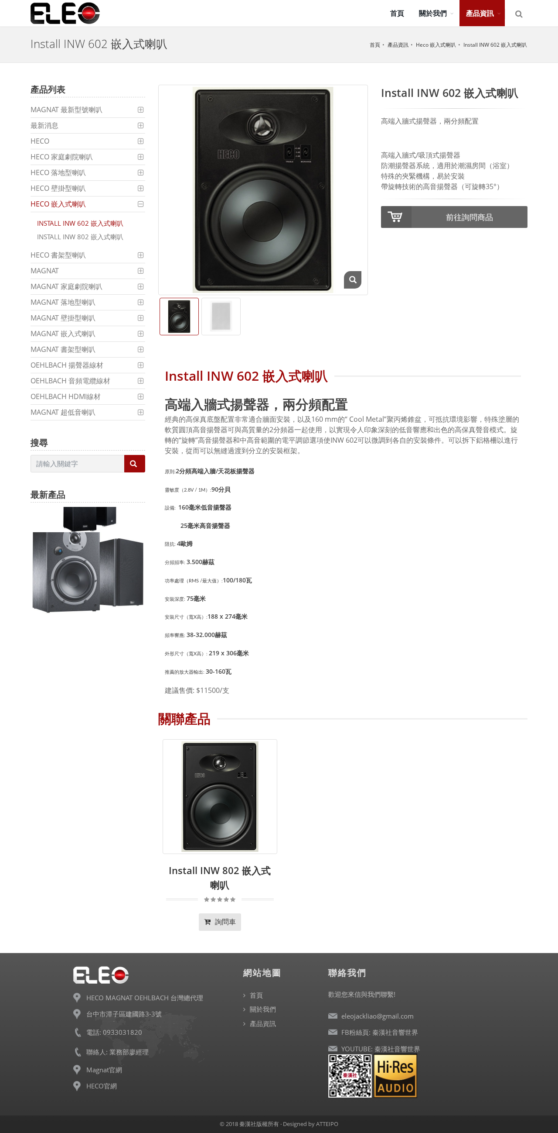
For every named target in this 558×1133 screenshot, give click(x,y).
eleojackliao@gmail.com (377, 1016)
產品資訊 (398, 44)
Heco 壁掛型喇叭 (58, 188)
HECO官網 (101, 1085)
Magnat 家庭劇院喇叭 (66, 286)
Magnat (45, 271)
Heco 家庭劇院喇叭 (62, 157)
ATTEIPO (327, 1124)
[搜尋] (519, 14)
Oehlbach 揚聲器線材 (67, 365)
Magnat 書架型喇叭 (63, 349)
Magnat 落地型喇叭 (63, 302)
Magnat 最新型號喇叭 (66, 109)
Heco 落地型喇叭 (58, 172)
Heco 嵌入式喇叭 (436, 44)
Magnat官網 (104, 1069)
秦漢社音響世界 (395, 1032)
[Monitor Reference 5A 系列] (88, 563)
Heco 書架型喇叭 (58, 255)
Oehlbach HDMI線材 (66, 396)
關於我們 (263, 1009)
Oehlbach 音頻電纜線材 (70, 381)
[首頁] (65, 13)
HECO (40, 141)
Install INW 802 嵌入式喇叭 (80, 236)
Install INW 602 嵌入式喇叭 (495, 44)
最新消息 (44, 125)
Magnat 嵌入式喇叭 (63, 333)
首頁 (375, 44)
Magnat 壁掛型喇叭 (63, 318)
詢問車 (224, 921)
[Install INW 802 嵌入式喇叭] (220, 796)
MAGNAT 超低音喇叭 (63, 412)
